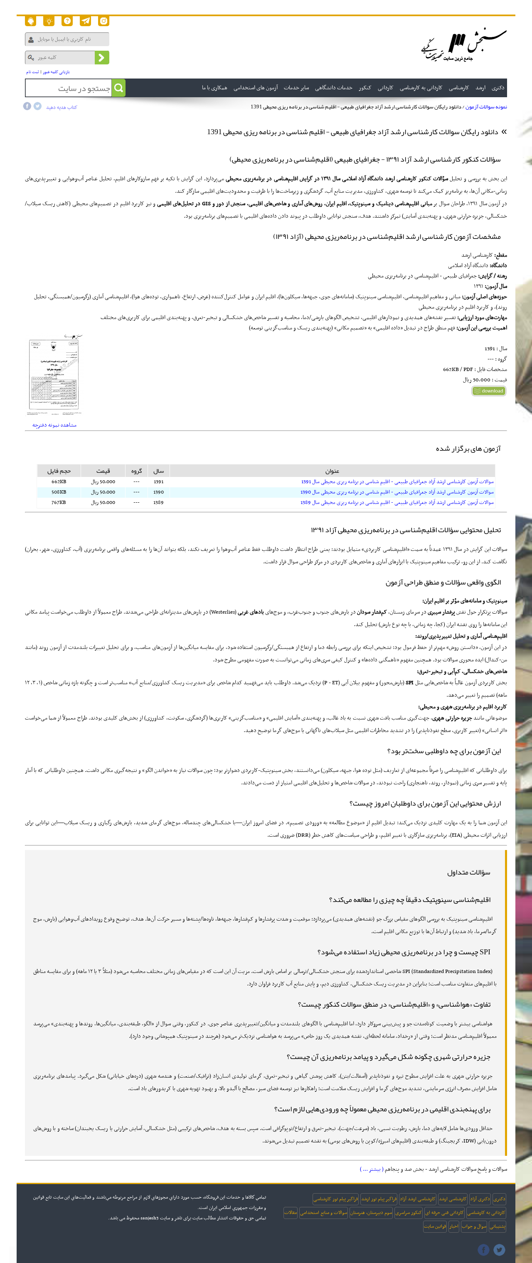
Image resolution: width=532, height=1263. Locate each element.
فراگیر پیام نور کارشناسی (335, 1199)
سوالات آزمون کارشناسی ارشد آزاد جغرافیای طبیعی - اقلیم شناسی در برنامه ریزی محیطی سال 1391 (397, 482)
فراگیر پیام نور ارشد (379, 1199)
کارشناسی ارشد (453, 1199)
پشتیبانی (497, 1226)
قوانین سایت (435, 1226)
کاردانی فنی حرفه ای (444, 1213)
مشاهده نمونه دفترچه (54, 425)
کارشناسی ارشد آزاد (418, 1199)
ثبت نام (32, 72)
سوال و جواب (474, 1226)
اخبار (453, 1226)
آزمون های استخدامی (256, 88)
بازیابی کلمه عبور (56, 72)
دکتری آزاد (480, 1199)
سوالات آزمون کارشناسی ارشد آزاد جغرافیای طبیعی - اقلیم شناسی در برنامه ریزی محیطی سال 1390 (397, 492)
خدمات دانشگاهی (333, 88)
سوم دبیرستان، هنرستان (371, 1213)
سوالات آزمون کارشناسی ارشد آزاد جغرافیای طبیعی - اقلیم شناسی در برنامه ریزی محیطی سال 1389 (397, 502)
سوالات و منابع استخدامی (323, 1213)
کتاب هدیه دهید (61, 107)
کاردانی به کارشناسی (486, 1213)
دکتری (499, 1199)
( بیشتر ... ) (372, 1169)
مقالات (290, 1213)
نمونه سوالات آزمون (486, 106)
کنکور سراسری (408, 1213)
